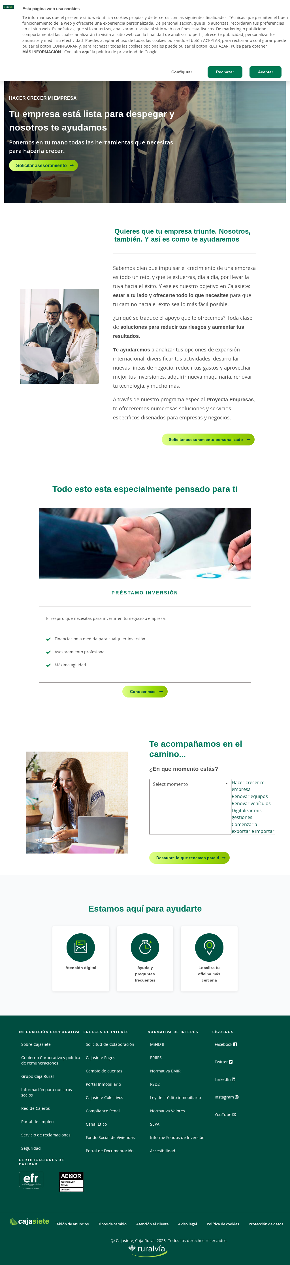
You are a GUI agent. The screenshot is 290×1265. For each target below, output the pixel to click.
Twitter (222, 1062)
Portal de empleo (37, 1121)
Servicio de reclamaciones (46, 1135)
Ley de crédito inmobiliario (175, 1097)
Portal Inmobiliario (103, 1084)
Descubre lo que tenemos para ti (187, 857)
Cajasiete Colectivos (104, 1097)
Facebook (224, 1044)
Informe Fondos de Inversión (177, 1137)
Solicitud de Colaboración (110, 1044)
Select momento (170, 784)
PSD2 (155, 1084)
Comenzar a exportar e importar (253, 827)
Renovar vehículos (251, 803)
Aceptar (265, 71)
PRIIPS (156, 1057)
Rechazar (225, 71)
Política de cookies (223, 1224)
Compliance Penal (103, 1110)
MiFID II (157, 1044)
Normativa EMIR (165, 1071)
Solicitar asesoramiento (41, 165)
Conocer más (143, 691)
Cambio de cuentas (104, 1071)
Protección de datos (266, 1224)
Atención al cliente (152, 1224)
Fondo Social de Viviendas (110, 1137)
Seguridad (31, 1148)
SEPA (154, 1124)
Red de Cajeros (35, 1108)
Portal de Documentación (110, 1150)
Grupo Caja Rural (37, 1076)
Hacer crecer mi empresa (249, 785)
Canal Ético (96, 1124)
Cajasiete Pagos (100, 1057)
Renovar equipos (250, 796)
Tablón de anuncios (72, 1224)
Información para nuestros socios (46, 1092)
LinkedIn (223, 1079)
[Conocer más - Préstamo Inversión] (145, 543)
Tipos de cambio (112, 1224)
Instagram (225, 1097)
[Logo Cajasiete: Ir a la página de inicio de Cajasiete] (30, 1221)
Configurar (181, 71)
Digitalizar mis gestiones (247, 813)
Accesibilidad (162, 1150)
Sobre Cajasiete (36, 1044)
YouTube (224, 1114)
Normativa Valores (167, 1110)
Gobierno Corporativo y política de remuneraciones (50, 1060)
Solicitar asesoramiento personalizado (206, 439)
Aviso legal (187, 1224)
